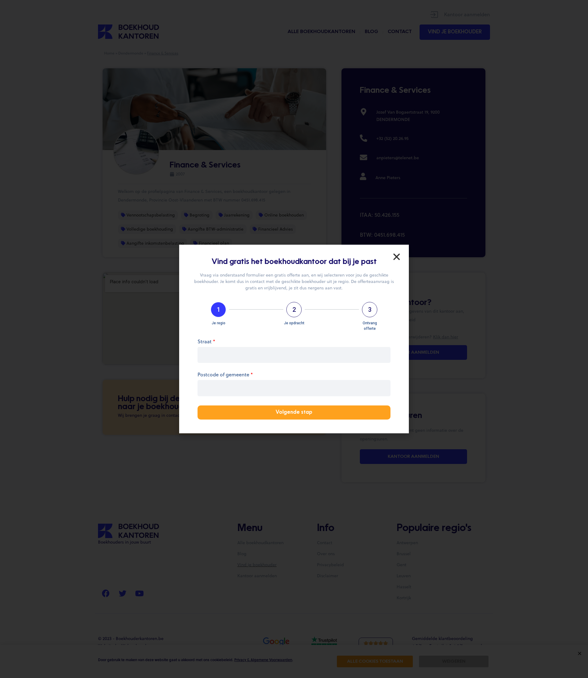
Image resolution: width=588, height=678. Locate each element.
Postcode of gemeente (225, 375)
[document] (294, 339)
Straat (206, 342)
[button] (396, 257)
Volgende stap (294, 412)
